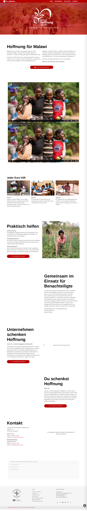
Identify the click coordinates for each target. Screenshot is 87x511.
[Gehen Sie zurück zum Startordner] (10, 462)
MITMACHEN (67, 1)
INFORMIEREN (58, 1)
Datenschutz (26, 507)
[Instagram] (57, 502)
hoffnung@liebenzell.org (17, 437)
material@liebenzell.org (17, 445)
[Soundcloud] (68, 502)
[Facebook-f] (71, 502)
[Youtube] (63, 502)
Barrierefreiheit (32, 507)
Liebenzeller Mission (14, 507)
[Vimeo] (65, 502)
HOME (51, 1)
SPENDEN (75, 1)
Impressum (21, 507)
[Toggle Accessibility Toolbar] (84, 505)
